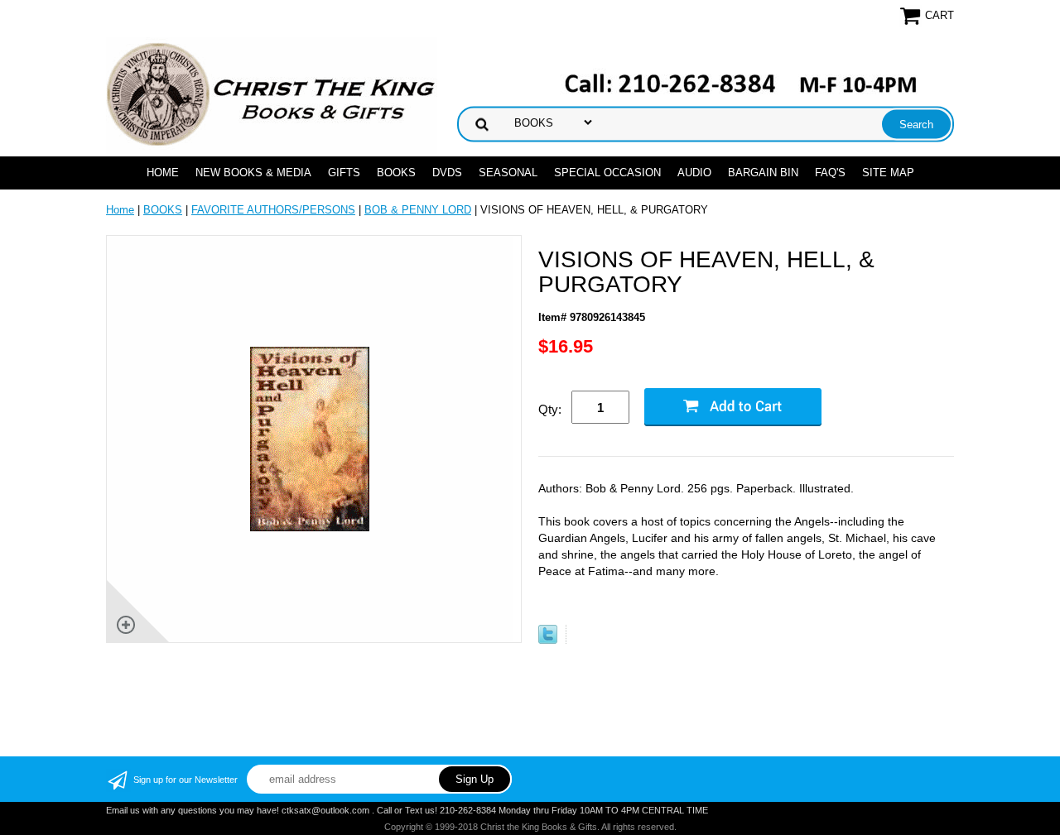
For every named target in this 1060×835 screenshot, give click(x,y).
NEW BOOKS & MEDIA (253, 172)
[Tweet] (547, 640)
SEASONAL (508, 172)
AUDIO (694, 172)
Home (163, 172)
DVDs (447, 172)
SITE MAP (888, 172)
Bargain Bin (763, 172)
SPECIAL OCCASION (607, 172)
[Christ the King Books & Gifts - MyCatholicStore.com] (271, 95)
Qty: (549, 409)
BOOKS (396, 172)
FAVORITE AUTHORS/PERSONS (273, 210)
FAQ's (830, 172)
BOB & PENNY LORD (417, 210)
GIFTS (344, 172)
